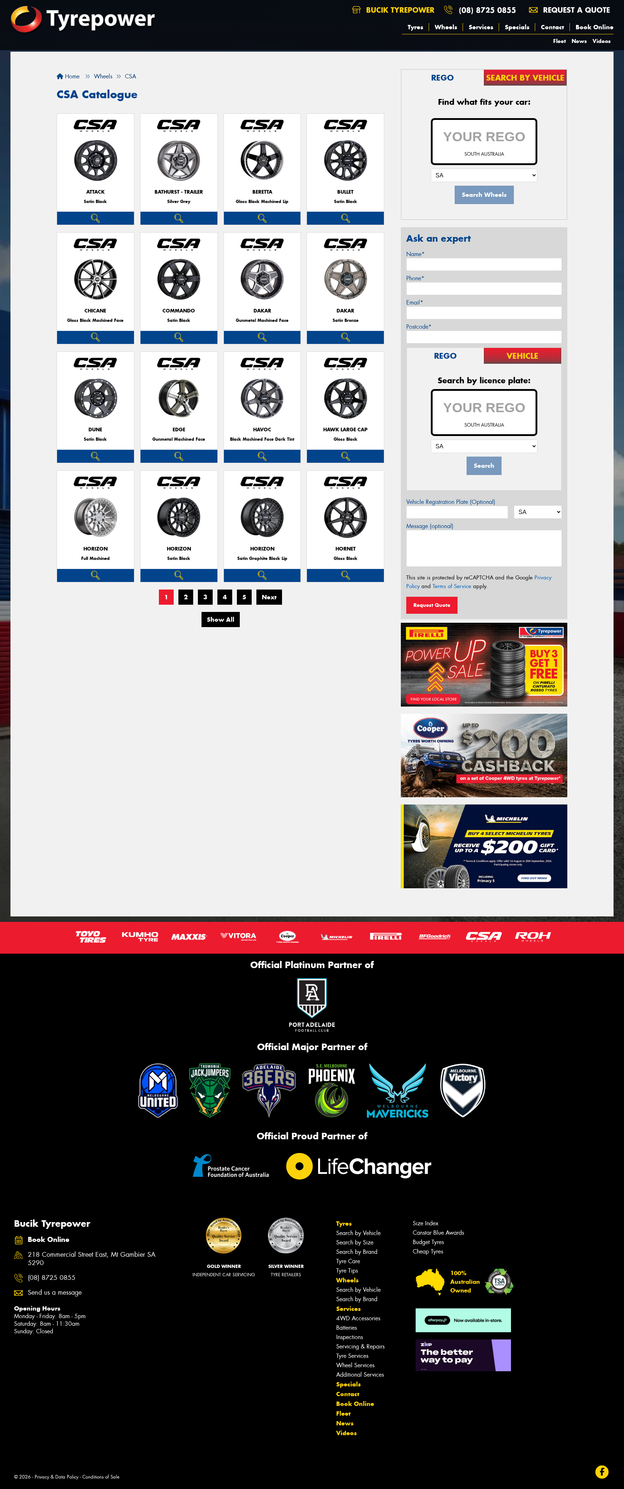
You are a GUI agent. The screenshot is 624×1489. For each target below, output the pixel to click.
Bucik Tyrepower (399, 9)
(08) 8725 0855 (487, 9)
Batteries (346, 1328)
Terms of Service (452, 586)
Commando (178, 311)
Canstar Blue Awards (438, 1232)
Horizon (95, 549)
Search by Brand (356, 1252)
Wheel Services (355, 1365)
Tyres (415, 27)
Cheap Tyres (428, 1251)
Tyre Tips (347, 1270)
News (579, 41)
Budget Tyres (428, 1242)
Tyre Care (348, 1261)
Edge (179, 430)
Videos (602, 41)
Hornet (345, 549)
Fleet (559, 41)
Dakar (262, 311)
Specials (517, 27)
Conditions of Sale (101, 1477)
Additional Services (360, 1374)
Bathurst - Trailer (179, 192)
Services (481, 27)
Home (71, 76)
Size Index (425, 1223)
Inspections (349, 1337)
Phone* (415, 278)
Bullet (345, 192)
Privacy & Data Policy (56, 1477)
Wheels (446, 27)
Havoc (262, 430)
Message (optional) (430, 526)
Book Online (595, 27)
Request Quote (431, 605)
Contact (552, 27)
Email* (414, 302)
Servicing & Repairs (360, 1346)
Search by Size (354, 1242)
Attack (95, 192)
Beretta (262, 192)
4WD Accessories (358, 1318)
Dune (95, 430)
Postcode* (419, 327)
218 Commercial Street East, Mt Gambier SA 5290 (92, 1259)
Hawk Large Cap (345, 430)
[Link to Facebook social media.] (602, 1472)
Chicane (95, 311)
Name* (415, 254)
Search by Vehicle (358, 1233)
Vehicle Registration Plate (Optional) (450, 502)
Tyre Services (352, 1356)
